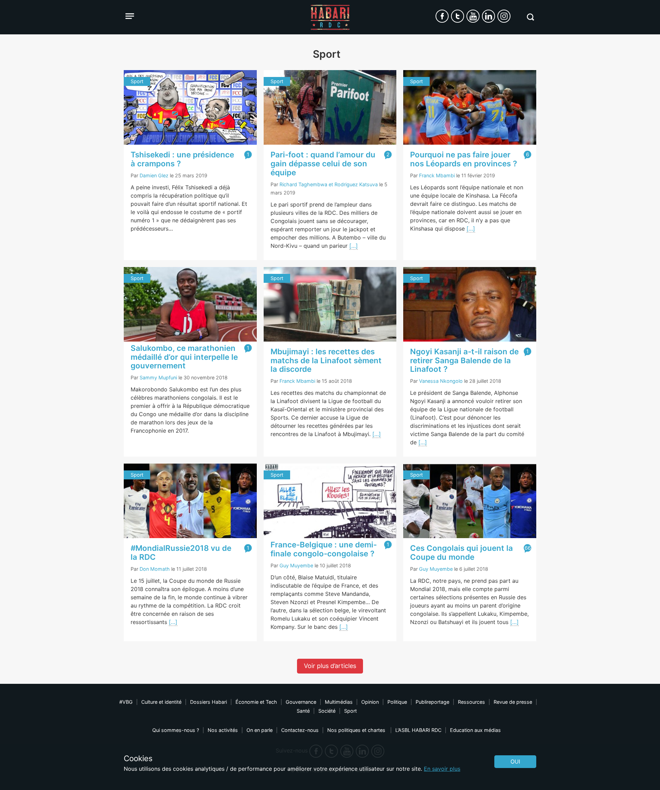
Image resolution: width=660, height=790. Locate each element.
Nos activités (223, 730)
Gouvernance (301, 702)
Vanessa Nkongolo (441, 381)
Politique (397, 702)
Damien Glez (154, 175)
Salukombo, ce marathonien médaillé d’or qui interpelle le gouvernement (184, 356)
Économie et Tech (256, 702)
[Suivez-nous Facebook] (442, 16)
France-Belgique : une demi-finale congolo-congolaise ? (324, 549)
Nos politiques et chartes (357, 730)
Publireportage (432, 702)
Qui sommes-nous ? (175, 730)
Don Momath (155, 569)
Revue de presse (513, 702)
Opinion (370, 702)
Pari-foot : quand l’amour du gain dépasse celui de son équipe (323, 163)
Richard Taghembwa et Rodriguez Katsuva (328, 184)
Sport (350, 711)
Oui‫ (515, 761)
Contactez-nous (300, 730)
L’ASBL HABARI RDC (418, 730)
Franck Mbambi (437, 175)
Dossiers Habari (208, 702)
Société (327, 711)
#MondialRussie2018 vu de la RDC (181, 552)
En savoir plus (442, 768)
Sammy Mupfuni (158, 377)
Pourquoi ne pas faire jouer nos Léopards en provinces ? (463, 159)
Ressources (471, 702)
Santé (303, 711)
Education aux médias (475, 730)
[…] (353, 245)
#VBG (126, 702)
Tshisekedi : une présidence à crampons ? (182, 159)
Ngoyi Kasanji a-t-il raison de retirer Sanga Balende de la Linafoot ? (464, 360)
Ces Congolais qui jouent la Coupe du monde (461, 552)
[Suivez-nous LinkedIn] (488, 16)
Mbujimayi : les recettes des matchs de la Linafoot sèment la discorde (326, 360)
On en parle (259, 730)
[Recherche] (530, 17)
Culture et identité (161, 702)
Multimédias (339, 702)
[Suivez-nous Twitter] (457, 16)
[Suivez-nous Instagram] (503, 16)
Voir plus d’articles (330, 665)
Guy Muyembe (296, 565)
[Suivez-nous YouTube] (473, 16)
